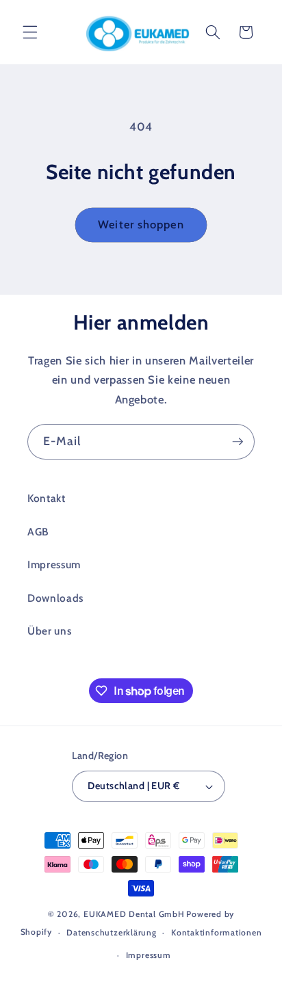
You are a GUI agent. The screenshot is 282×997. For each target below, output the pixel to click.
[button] (30, 32)
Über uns (49, 630)
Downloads (55, 597)
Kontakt (46, 498)
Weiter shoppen (140, 224)
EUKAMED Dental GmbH (134, 914)
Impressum (54, 564)
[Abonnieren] (237, 442)
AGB (38, 531)
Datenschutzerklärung (111, 932)
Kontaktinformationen (216, 932)
